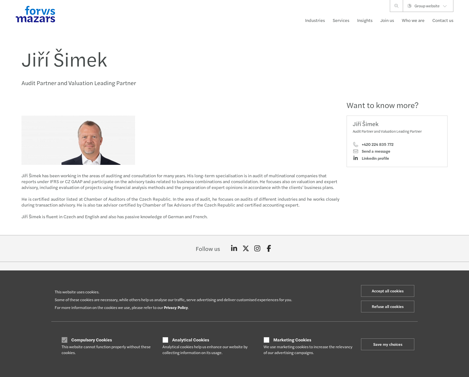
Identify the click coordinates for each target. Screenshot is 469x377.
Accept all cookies (388, 291)
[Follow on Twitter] (246, 248)
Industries (315, 20)
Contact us (442, 20)
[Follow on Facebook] (269, 248)
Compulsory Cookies (91, 339)
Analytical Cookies (190, 339)
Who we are (413, 20)
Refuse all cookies (388, 306)
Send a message (375, 151)
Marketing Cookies (292, 339)
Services (341, 20)
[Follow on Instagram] (257, 248)
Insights (365, 20)
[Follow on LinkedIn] (234, 248)
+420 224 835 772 (377, 144)
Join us (387, 20)
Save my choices (387, 344)
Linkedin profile (375, 158)
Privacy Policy (176, 307)
